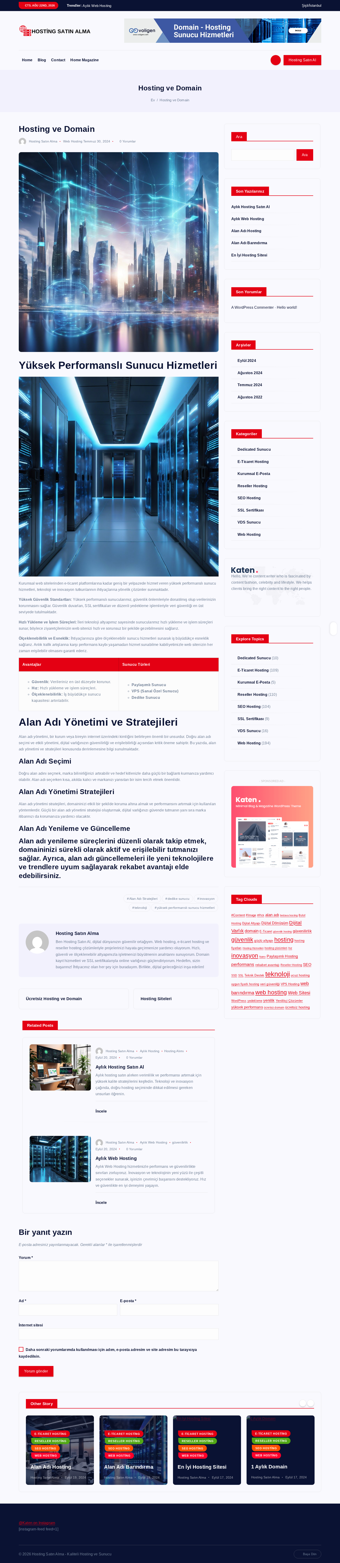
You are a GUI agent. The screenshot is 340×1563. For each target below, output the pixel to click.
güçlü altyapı (263, 940)
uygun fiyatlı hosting (245, 984)
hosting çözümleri (276, 948)
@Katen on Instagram (37, 1523)
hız (290, 948)
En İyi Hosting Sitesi (249, 255)
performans (242, 964)
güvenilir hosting (282, 931)
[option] (60, 1450)
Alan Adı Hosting (246, 231)
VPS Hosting (290, 984)
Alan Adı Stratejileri (143, 898)
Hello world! (287, 307)
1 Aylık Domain (269, 1467)
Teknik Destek (254, 975)
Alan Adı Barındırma (249, 243)
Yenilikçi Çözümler (289, 1000)
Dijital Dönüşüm (274, 923)
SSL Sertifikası (251, 510)
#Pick (260, 915)
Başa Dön (309, 1554)
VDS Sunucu (249, 522)
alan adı (272, 915)
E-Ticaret (266, 931)
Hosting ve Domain (174, 100)
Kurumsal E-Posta (254, 474)
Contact (58, 60)
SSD (234, 975)
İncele (102, 1111)
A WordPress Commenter (252, 307)
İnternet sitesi (31, 1325)
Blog (42, 60)
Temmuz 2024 (250, 385)
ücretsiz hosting (297, 1007)
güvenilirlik (180, 1142)
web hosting (271, 992)
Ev (153, 100)
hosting (284, 940)
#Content (238, 915)
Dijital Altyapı (251, 923)
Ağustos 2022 (250, 397)
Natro (262, 956)
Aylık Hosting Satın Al (250, 207)
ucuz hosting (300, 975)
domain (252, 931)
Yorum (26, 1258)
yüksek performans (247, 1007)
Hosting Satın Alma (43, 141)
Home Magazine (84, 60)
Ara (239, 137)
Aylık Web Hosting (153, 1142)
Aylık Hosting (149, 1051)
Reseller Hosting (252, 486)
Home (27, 60)
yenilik (269, 1000)
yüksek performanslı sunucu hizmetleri (186, 907)
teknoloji (141, 907)
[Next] (310, 1403)
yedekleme (254, 1000)
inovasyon (207, 898)
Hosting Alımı (174, 1051)
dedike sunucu (178, 898)
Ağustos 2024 (250, 373)
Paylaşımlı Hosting (282, 956)
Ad (22, 1301)
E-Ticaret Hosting (253, 462)
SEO (307, 964)
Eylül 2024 (247, 361)
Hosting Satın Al (302, 60)
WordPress (238, 1000)
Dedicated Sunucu (254, 449)
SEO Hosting (249, 498)
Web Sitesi (299, 992)
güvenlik (242, 939)
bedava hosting (289, 915)
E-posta (128, 1301)
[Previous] (302, 1403)
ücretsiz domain (274, 1007)
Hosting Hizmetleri (253, 948)
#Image (251, 915)
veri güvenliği (270, 984)
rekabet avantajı (267, 965)
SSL (241, 975)
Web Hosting (72, 141)
